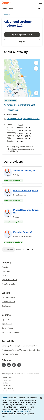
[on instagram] (19, 365)
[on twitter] (14, 365)
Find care (7, 15)
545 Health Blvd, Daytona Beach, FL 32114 (23, 119)
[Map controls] (36, 93)
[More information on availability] (17, 151)
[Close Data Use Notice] (41, 398)
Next (28, 249)
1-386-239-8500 (12, 110)
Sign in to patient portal (22, 34)
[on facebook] (9, 365)
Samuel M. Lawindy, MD (24, 170)
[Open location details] (22, 76)
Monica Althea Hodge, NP (25, 190)
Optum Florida (7, 9)
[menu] (40, 3)
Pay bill (22, 41)
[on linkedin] (4, 365)
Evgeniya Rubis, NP (22, 232)
